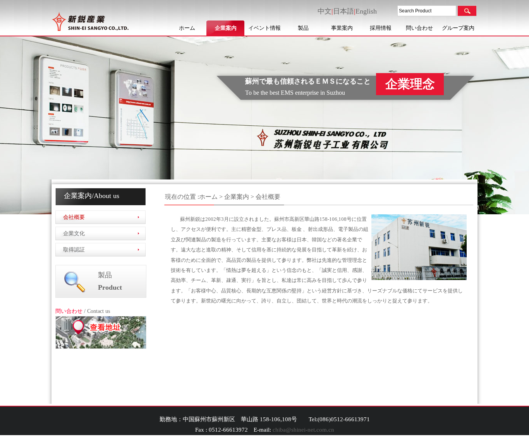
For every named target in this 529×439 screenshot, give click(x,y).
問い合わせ (419, 28)
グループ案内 (458, 28)
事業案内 (342, 28)
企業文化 (74, 233)
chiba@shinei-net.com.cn (303, 430)
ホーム (187, 28)
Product (110, 287)
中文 (324, 11)
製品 (303, 28)
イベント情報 (264, 28)
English (366, 11)
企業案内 (226, 28)
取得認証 (74, 250)
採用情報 (381, 28)
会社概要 (74, 217)
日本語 (343, 11)
